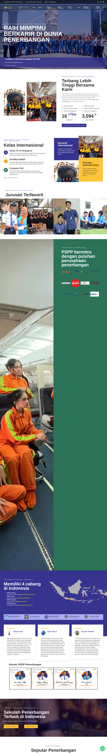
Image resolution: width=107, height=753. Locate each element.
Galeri (78, 7)
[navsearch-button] (103, 7)
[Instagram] (97, 2)
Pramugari (92, 99)
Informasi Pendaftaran (86, 7)
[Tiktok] (100, 2)
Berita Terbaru (70, 7)
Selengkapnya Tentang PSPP (74, 125)
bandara (36, 153)
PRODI (40, 7)
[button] (11, 681)
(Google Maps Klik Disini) (28, 594)
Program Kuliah (49, 7)
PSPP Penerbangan (28, 62)
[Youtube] (103, 2)
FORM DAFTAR (98, 7)
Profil (33, 7)
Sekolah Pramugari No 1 (23, 7)
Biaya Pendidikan (60, 7)
